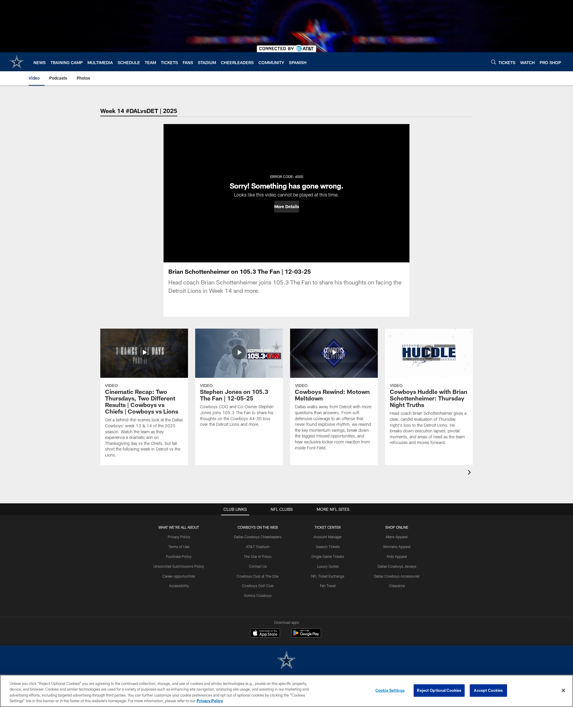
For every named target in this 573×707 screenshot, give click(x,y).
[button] (286, 207)
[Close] (563, 690)
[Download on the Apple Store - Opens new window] (265, 634)
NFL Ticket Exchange (327, 576)
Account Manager (328, 537)
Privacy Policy (179, 537)
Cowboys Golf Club (258, 586)
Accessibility (179, 586)
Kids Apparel (397, 556)
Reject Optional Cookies (439, 690)
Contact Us (258, 566)
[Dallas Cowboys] (286, 660)
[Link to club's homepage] (17, 62)
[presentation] (470, 473)
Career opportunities (178, 576)
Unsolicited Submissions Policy (178, 566)
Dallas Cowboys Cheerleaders (257, 537)
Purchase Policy (179, 556)
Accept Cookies (488, 690)
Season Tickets (328, 546)
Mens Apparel (397, 537)
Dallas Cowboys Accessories (397, 576)
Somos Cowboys (258, 595)
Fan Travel (328, 586)
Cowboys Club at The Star (258, 576)
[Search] (493, 62)
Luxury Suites (328, 566)
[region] (286, 691)
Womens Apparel (397, 546)
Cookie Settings (390, 690)
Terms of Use (178, 546)
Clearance (397, 586)
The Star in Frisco (258, 556)
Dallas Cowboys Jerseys (397, 566)
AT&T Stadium (257, 546)
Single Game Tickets (327, 556)
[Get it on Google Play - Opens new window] (306, 636)
